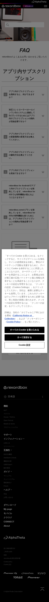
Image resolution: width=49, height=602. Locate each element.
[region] (24, 301)
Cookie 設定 (24, 345)
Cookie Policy (13, 322)
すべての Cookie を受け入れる (24, 330)
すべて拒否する (24, 337)
